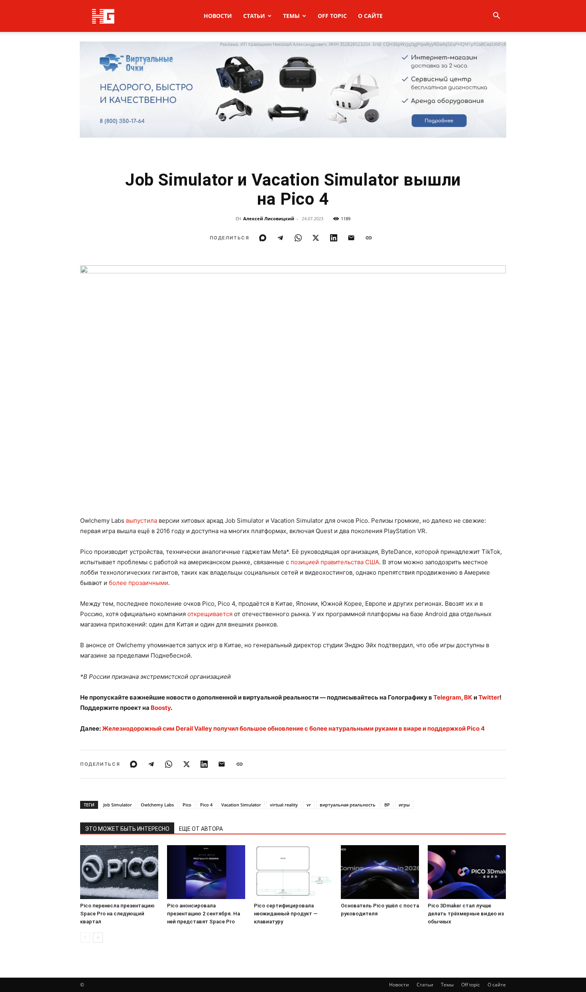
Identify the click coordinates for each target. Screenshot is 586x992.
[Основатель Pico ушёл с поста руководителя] (380, 872)
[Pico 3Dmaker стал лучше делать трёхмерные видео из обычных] (467, 872)
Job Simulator (117, 805)
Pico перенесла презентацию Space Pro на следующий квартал (117, 914)
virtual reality (284, 805)
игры (404, 805)
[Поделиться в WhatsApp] (298, 237)
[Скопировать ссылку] (368, 237)
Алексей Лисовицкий (268, 218)
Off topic (332, 16)
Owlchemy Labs (157, 805)
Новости (218, 16)
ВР (387, 805)
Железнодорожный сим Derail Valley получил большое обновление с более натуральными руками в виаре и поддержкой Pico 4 (293, 728)
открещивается (209, 614)
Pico (187, 805)
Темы (291, 16)
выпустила (141, 520)
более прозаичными (138, 583)
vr (309, 805)
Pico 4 (206, 805)
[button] (496, 16)
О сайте (370, 16)
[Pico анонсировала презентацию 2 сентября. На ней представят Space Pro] (206, 872)
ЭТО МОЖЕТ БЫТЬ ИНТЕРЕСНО (127, 829)
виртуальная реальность (348, 805)
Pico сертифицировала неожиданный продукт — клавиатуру (286, 914)
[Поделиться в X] (315, 237)
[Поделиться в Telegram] (280, 237)
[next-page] (98, 938)
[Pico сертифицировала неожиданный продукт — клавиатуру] (293, 872)
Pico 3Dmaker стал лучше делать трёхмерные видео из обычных (466, 914)
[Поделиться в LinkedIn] (333, 237)
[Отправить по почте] (351, 237)
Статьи (254, 16)
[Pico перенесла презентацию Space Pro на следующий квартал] (119, 872)
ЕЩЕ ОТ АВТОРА (201, 829)
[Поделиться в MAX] (262, 237)
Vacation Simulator (241, 805)
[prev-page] (85, 938)
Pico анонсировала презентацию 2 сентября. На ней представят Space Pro (203, 914)
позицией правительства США (335, 562)
